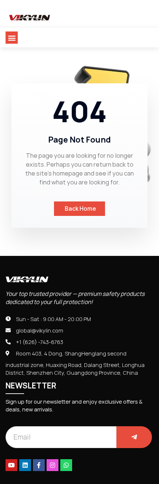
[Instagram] (52, 465)
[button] (12, 37)
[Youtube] (11, 465)
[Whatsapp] (66, 465)
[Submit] (134, 437)
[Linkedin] (25, 465)
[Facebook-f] (39, 465)
